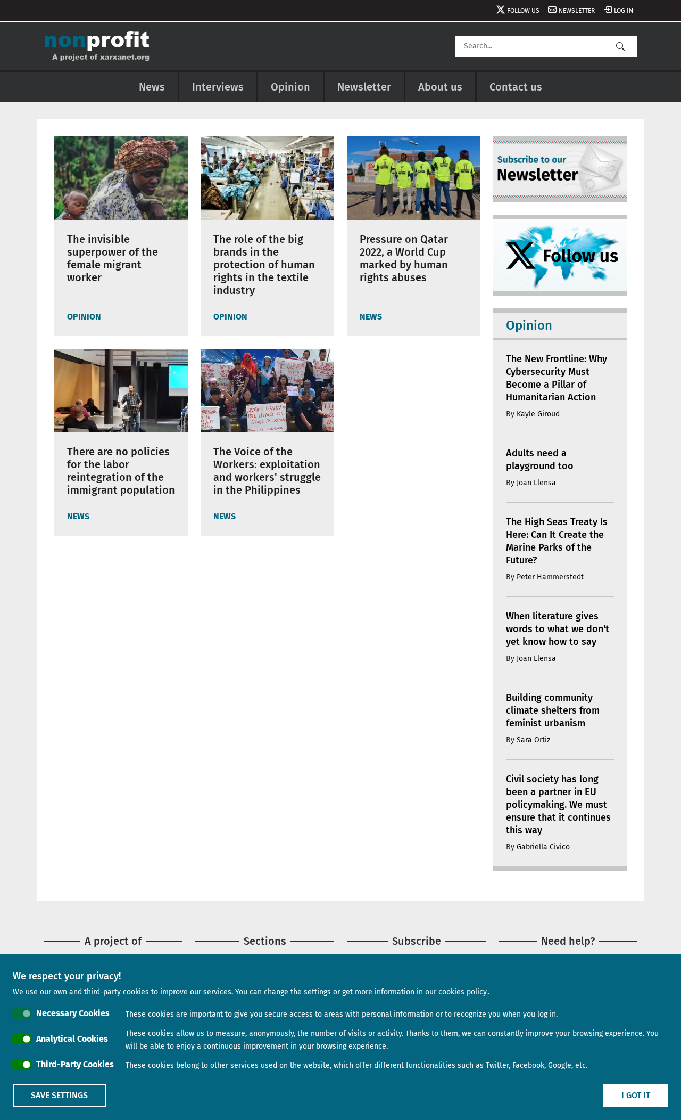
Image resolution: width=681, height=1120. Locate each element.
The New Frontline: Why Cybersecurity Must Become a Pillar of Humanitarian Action (556, 378)
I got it (635, 1095)
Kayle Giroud (538, 414)
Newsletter (577, 10)
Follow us (523, 10)
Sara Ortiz (533, 740)
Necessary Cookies (73, 1013)
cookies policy (462, 991)
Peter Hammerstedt (550, 577)
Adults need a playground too (540, 459)
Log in (623, 10)
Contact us (515, 86)
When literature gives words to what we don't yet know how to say (557, 629)
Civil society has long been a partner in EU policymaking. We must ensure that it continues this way (558, 804)
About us (440, 86)
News (152, 86)
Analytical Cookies (72, 1039)
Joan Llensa (536, 482)
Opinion (290, 86)
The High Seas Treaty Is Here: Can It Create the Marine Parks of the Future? (557, 541)
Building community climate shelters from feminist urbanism (553, 710)
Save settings (59, 1095)
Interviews (218, 86)
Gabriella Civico (543, 847)
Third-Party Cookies (75, 1064)
